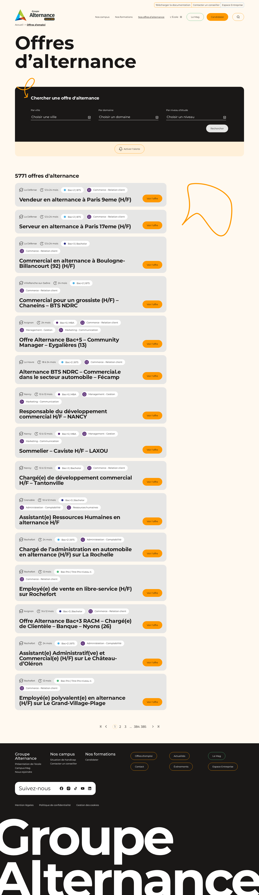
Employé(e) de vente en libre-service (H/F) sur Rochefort (75, 591)
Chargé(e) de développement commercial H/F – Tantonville (75, 480)
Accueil (19, 24)
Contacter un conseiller (63, 763)
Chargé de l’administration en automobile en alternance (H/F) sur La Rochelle (75, 552)
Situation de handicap (63, 759)
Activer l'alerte (132, 148)
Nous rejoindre (23, 772)
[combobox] (61, 117)
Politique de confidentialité (55, 805)
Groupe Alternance (25, 756)
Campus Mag (22, 768)
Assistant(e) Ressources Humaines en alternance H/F (69, 520)
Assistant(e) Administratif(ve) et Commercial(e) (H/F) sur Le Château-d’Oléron (68, 658)
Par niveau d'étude (177, 110)
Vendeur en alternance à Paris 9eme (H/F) (75, 199)
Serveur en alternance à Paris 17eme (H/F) (75, 226)
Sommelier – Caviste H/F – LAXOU (63, 451)
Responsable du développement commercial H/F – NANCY (63, 414)
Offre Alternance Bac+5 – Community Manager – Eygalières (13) (69, 342)
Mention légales (24, 805)
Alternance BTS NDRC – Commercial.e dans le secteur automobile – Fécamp (70, 374)
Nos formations (100, 754)
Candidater (91, 759)
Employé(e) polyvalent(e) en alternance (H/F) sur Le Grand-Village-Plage (72, 700)
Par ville (35, 110)
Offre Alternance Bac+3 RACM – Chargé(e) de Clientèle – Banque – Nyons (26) (75, 623)
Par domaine (105, 110)
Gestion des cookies (87, 805)
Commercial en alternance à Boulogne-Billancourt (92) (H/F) (72, 263)
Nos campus (62, 754)
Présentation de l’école (28, 764)
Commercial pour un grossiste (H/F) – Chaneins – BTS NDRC (68, 303)
